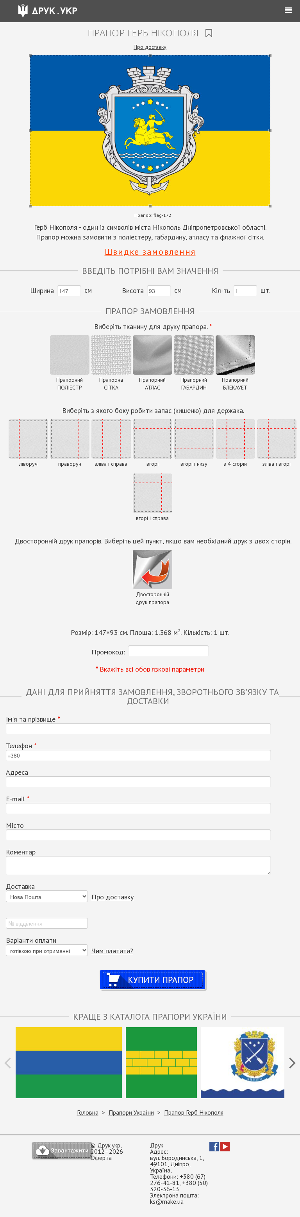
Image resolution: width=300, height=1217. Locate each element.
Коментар (21, 852)
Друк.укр (108, 1145)
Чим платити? (112, 950)
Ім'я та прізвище (33, 719)
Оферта (101, 1158)
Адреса (17, 772)
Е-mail (18, 799)
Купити (153, 972)
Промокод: (108, 651)
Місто (15, 825)
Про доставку (150, 46)
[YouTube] (225, 1149)
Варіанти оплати (31, 940)
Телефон (21, 746)
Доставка (20, 886)
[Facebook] (214, 1149)
